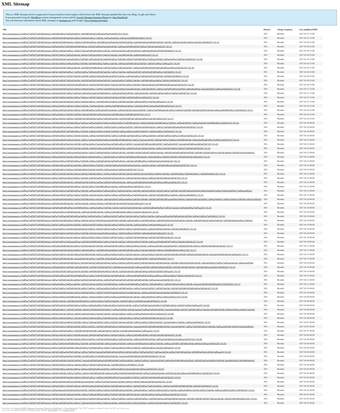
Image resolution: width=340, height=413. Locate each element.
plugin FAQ (52, 410)
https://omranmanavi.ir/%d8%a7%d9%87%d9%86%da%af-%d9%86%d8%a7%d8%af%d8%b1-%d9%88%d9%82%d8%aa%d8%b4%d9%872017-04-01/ (65, 34)
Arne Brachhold (120, 17)
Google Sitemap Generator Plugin (93, 17)
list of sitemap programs (96, 20)
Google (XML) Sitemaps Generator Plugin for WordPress (38, 408)
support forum (69, 410)
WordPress (36, 17)
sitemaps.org (65, 20)
